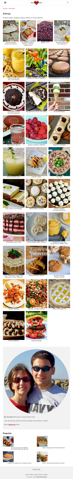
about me (12, 424)
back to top (36, 469)
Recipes (12, 8)
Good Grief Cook (41, 477)
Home (5, 8)
